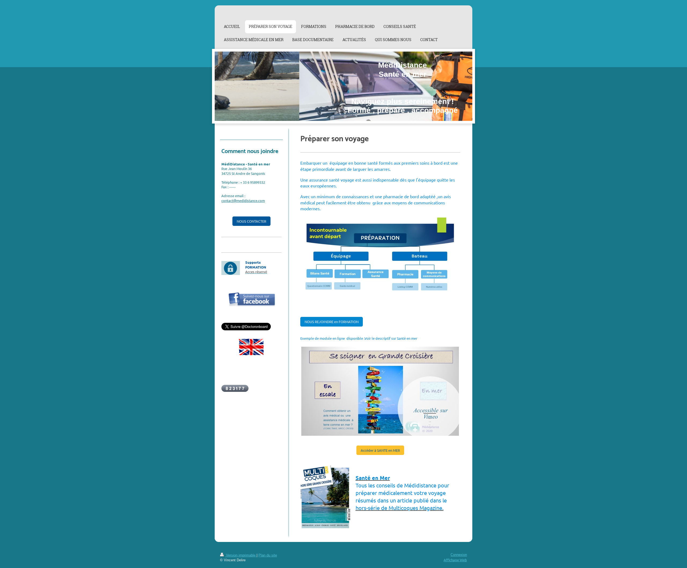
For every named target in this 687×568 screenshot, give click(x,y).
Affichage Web (455, 560)
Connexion (459, 555)
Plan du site (267, 555)
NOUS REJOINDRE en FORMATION (332, 321)
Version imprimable (241, 555)
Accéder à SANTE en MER (380, 450)
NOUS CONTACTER (251, 221)
